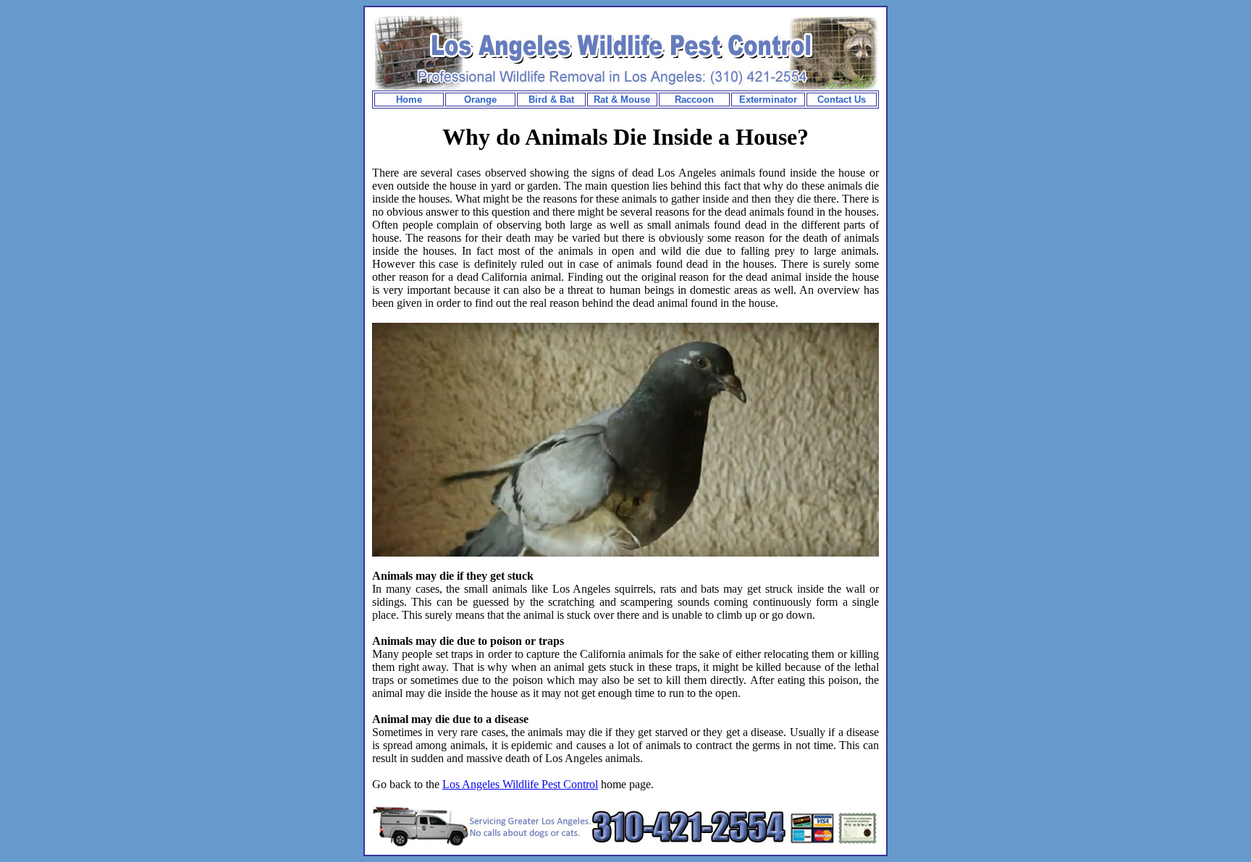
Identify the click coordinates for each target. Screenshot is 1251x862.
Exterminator (768, 99)
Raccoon (694, 99)
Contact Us (841, 99)
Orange (480, 99)
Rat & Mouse (622, 99)
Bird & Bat (551, 99)
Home (409, 99)
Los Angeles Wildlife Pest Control (520, 784)
